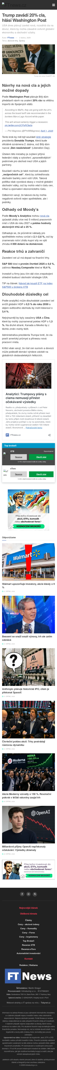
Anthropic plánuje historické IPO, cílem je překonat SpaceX (25, 690)
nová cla (44, 215)
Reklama (33, 965)
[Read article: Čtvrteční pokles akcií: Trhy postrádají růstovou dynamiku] (28, 719)
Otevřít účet (41, 457)
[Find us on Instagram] (28, 894)
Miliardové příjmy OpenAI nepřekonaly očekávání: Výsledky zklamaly (24, 848)
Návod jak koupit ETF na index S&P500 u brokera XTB (27, 285)
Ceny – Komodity (28, 928)
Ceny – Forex (28, 932)
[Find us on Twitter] (35, 894)
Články (28, 920)
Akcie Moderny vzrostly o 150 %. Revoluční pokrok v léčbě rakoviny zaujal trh (26, 795)
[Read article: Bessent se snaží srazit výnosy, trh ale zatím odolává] (28, 614)
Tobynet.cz (45, 1002)
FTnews (10, 37)
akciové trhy (13, 40)
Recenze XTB (28, 944)
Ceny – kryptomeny (28, 936)
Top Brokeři (28, 940)
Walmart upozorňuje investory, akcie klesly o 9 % (28, 585)
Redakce (23, 965)
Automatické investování (28, 953)
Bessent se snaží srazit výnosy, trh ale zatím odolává (27, 638)
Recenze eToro (28, 949)
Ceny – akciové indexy (28, 924)
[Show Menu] (53, 5)
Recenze (18, 457)
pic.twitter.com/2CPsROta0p (18, 125)
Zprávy (22, 40)
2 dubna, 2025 (25, 37)
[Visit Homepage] (14, 4)
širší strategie (43, 137)
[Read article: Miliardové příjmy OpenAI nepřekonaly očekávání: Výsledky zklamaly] (28, 824)
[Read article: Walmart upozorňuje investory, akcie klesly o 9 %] (28, 562)
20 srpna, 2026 (9, 801)
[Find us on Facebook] (22, 894)
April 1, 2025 (47, 130)
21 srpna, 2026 (9, 591)
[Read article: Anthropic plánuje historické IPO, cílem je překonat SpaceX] (28, 667)
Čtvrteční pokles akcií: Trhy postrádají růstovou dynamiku (23, 743)
